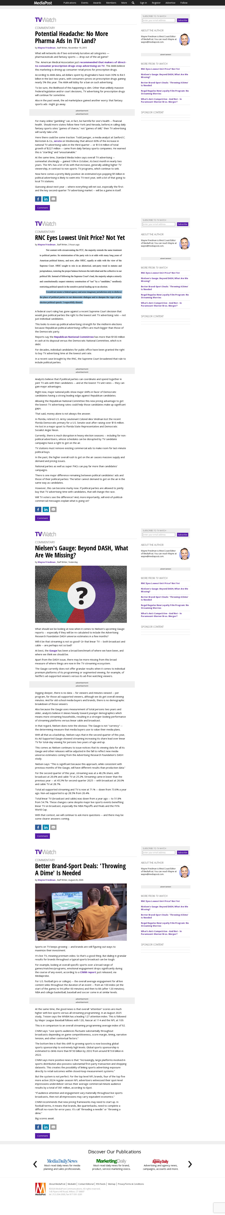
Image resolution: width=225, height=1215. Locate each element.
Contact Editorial (86, 1184)
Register (156, 2)
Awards (97, 2)
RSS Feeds (100, 1184)
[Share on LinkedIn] (46, 199)
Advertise (170, 2)
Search (133, 3)
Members (111, 2)
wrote (58, 141)
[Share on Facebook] (38, 199)
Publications (69, 2)
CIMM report (88, 972)
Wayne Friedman (47, 47)
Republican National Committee (74, 336)
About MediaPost (57, 1184)
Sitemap (111, 1184)
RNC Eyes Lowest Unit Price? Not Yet (160, 69)
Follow (183, 2)
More (124, 2)
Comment (42, 207)
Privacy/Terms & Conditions (131, 1184)
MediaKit (72, 1184)
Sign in (143, 2)
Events (84, 2)
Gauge (53, 650)
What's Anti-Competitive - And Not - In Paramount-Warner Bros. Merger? (161, 100)
